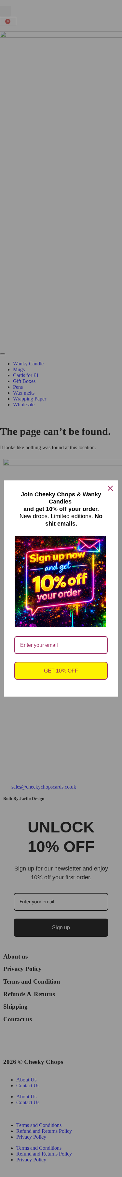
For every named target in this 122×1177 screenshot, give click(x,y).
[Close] (110, 488)
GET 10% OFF (61, 671)
